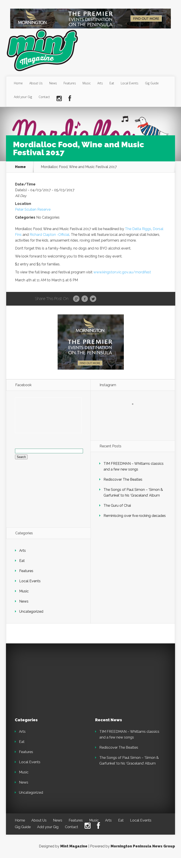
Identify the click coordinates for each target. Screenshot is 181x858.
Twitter (93, 298)
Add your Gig (23, 97)
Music (87, 83)
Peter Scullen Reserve (33, 209)
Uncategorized (31, 611)
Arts (100, 83)
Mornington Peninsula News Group (143, 846)
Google (76, 298)
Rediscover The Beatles (123, 479)
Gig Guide (152, 83)
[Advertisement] (46, 679)
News (53, 83)
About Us (36, 83)
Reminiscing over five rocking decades (135, 516)
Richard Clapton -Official (49, 234)
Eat (111, 83)
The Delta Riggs (138, 229)
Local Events (129, 83)
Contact (44, 97)
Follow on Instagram (135, 412)
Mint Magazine (73, 846)
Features (70, 83)
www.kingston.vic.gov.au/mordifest (122, 272)
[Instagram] (59, 98)
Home (18, 83)
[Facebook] (69, 98)
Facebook (84, 298)
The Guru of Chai (117, 505)
